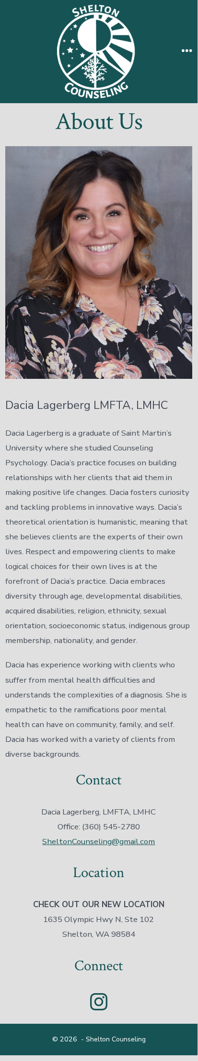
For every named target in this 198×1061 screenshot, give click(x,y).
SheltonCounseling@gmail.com (98, 841)
